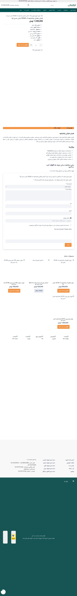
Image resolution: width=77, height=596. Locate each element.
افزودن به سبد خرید (23, 45)
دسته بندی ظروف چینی (49, 469)
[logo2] (72, 5)
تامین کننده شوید (69, 460)
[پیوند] (6, 10)
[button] (13, 10)
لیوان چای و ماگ (33, 16)
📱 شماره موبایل (67, 218)
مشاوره (72, 472)
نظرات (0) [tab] (57, 128)
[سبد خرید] (3, 10)
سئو (37, 536)
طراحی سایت (42, 536)
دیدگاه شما (68, 189)
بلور (39, 16)
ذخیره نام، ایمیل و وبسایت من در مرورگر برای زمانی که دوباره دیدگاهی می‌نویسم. (49, 225)
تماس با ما (71, 466)
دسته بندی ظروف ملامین (49, 460)
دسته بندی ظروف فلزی (49, 466)
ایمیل (70, 211)
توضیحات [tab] (69, 128)
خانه (42, 16)
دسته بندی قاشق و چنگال (49, 472)
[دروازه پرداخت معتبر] (13, 539)
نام (71, 203)
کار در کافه (71, 469)
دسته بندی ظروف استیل (49, 463)
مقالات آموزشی (70, 463)
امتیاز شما (69, 184)
